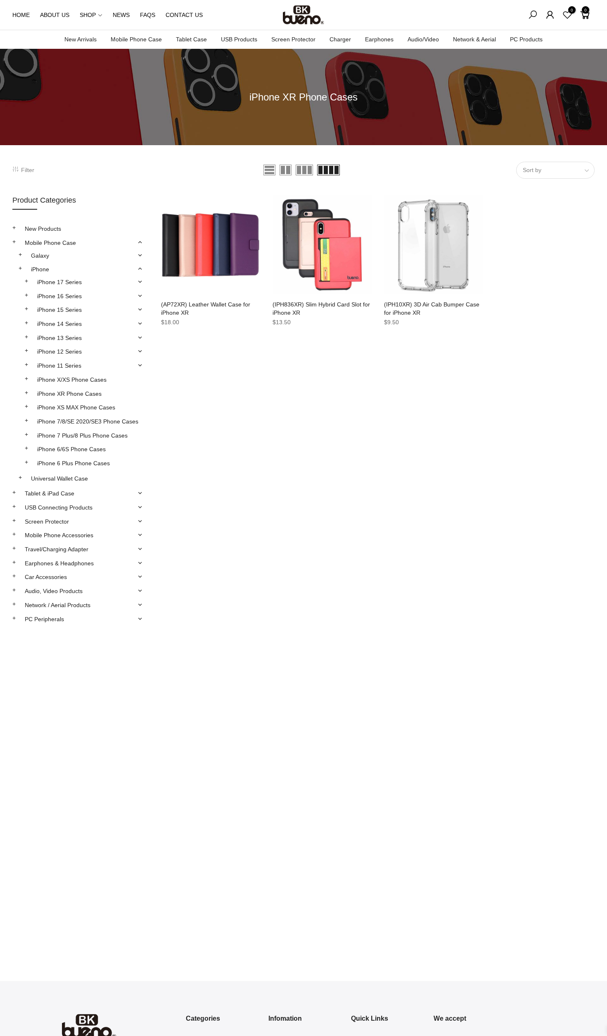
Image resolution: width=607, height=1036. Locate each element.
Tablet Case (191, 39)
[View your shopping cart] (585, 18)
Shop (88, 15)
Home (21, 15)
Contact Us (184, 15)
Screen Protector (293, 39)
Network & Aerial (474, 39)
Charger (340, 39)
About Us (54, 15)
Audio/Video (423, 39)
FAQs (147, 15)
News (121, 15)
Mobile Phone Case (136, 39)
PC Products (526, 39)
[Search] (532, 15)
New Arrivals (80, 39)
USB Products (239, 39)
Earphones (379, 39)
